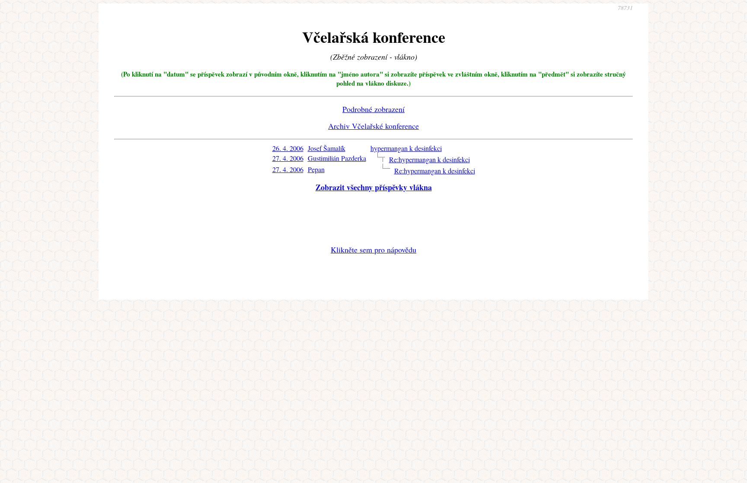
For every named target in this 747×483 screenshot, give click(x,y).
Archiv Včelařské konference (373, 126)
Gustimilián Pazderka (337, 158)
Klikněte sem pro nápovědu (373, 249)
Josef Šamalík (326, 148)
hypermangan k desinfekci (406, 148)
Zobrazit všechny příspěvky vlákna (374, 187)
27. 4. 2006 (287, 158)
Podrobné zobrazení (373, 109)
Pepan (316, 169)
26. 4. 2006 (287, 148)
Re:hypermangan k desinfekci (429, 159)
